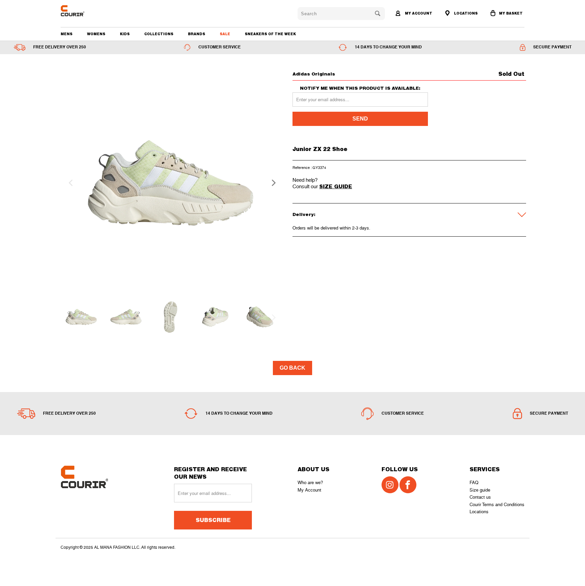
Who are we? (310, 482)
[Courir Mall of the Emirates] (98, 10)
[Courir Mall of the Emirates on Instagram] (390, 484)
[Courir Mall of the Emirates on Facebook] (407, 484)
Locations (479, 511)
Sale (225, 34)
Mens (66, 34)
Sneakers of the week (270, 34)
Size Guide (335, 186)
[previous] (69, 182)
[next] (271, 182)
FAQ (474, 482)
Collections (158, 34)
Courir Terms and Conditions (497, 504)
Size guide (480, 490)
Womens (96, 34)
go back (292, 368)
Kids (125, 34)
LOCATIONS (465, 13)
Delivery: (304, 214)
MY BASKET (511, 13)
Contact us (480, 497)
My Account (309, 490)
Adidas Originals (313, 74)
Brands (196, 34)
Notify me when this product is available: (360, 88)
